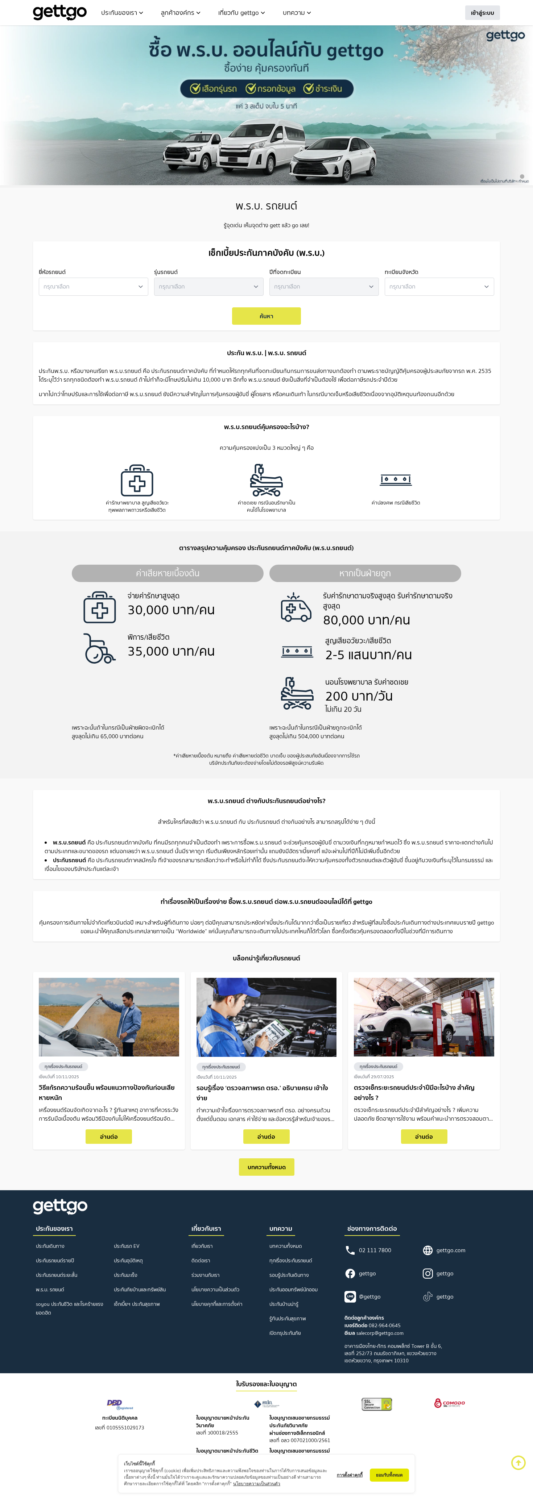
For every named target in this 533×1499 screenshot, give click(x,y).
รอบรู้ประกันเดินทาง (289, 1275)
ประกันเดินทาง (50, 1246)
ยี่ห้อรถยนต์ (52, 271)
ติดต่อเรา (200, 1261)
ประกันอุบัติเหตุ (128, 1261)
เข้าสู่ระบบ (482, 12)
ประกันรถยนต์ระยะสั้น (56, 1275)
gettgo (367, 1273)
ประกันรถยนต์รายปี (55, 1261)
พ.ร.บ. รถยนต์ (50, 1290)
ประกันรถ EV (127, 1246)
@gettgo (370, 1296)
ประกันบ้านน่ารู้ (283, 1304)
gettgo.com (451, 1250)
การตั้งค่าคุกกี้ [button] (350, 1475)
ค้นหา (266, 316)
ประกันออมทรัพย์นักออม (293, 1290)
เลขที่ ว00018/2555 (222, 1425)
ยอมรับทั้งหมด (389, 1475)
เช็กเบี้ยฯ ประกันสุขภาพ (137, 1304)
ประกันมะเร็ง (125, 1275)
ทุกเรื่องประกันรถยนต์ (63, 1066)
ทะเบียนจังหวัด (401, 271)
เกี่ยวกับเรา (202, 1246)
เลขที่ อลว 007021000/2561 (299, 1429)
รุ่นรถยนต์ (166, 271)
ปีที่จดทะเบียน (285, 271)
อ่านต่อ (109, 1136)
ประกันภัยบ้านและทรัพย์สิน (140, 1290)
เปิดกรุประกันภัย (285, 1333)
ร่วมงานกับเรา (205, 1275)
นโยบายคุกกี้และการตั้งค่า (217, 1304)
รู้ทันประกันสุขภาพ (287, 1318)
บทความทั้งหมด (267, 1167)
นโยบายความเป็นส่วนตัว (215, 1290)
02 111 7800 (375, 1250)
